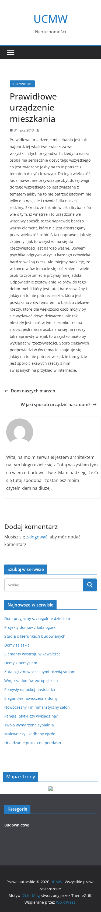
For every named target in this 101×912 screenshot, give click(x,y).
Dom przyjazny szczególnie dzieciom (37, 618)
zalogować (36, 537)
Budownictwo (22, 84)
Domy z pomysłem (20, 662)
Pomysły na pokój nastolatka (29, 689)
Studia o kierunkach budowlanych (34, 636)
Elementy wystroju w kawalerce (32, 654)
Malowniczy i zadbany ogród (29, 733)
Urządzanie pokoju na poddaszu (33, 742)
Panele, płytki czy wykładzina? (31, 716)
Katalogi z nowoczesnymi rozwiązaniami (40, 671)
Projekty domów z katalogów (29, 627)
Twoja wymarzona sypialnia (29, 725)
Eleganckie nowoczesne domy (31, 698)
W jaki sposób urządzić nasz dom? (55, 404)
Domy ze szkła (17, 645)
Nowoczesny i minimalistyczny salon (37, 707)
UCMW (50, 18)
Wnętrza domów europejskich (31, 680)
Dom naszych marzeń (33, 391)
